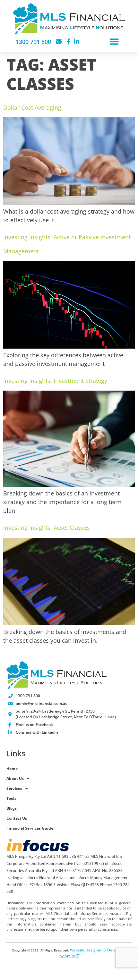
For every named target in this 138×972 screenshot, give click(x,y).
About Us (15, 778)
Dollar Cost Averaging (32, 107)
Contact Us (16, 818)
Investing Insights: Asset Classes (46, 527)
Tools (11, 798)
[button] (114, 42)
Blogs (11, 808)
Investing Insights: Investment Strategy (55, 381)
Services (14, 788)
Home (12, 768)
